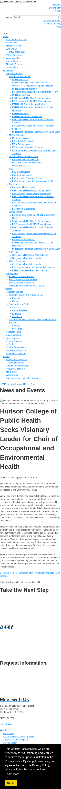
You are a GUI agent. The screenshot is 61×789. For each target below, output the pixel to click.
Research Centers (14, 292)
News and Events (14, 55)
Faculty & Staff (54, 8)
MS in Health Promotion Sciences (27, 147)
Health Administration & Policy (23, 279)
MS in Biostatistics (20, 138)
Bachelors (13, 184)
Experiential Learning (16, 353)
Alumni (58, 11)
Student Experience (12, 338)
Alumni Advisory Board (16, 359)
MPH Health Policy (20, 113)
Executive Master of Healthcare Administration (33, 267)
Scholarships (12, 67)
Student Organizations (16, 347)
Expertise (16, 313)
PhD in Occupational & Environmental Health (33, 181)
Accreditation (12, 43)
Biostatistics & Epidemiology (22, 276)
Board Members (16, 363)
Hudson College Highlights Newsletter (23, 378)
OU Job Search (10, 743)
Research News (13, 332)
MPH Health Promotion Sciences (27, 116)
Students (57, 5)
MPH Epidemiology (21, 95)
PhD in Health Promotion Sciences (28, 178)
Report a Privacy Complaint (15, 740)
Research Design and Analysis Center (26, 295)
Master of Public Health (19, 76)
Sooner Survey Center (19, 304)
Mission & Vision (13, 46)
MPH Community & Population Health (29, 83)
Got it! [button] (10, 782)
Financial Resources (15, 64)
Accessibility (8, 733)
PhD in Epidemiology (22, 175)
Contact (15, 301)
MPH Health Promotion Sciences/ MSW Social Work (36, 132)
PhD (11, 169)
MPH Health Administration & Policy (28, 104)
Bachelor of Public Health (24, 187)
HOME (3, 384)
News (58, 27)
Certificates (14, 252)
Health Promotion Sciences (21, 283)
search (9, 17)
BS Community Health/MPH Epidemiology (31, 101)
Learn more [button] (12, 774)
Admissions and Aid (12, 58)
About (5, 36)
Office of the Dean (17, 52)
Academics (8, 70)
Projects (16, 298)
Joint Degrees (15, 212)
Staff (11, 344)
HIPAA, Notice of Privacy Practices (18, 736)
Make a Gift (11, 372)
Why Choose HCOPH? (16, 39)
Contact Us (17, 316)
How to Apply (12, 61)
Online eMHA (18, 166)
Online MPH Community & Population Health (32, 86)
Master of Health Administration (23, 156)
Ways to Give (12, 375)
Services (16, 307)
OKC (2, 724)
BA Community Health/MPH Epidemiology (31, 98)
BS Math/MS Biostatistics (23, 141)
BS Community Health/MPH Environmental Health (35, 92)
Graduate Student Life (16, 350)
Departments (12, 273)
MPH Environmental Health (24, 89)
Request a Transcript (15, 369)
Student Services (14, 341)
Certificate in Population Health (26, 258)
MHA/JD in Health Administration (27, 163)
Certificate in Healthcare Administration (30, 255)
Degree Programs (14, 73)
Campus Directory (52, 24)
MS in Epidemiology (21, 144)
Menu (6, 33)
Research (7, 289)
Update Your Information (17, 366)
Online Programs (17, 261)
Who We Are (11, 49)
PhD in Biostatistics (21, 172)
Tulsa (8, 724)
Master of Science (17, 135)
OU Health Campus (52, 20)
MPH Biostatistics (20, 79)
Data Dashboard (13, 335)
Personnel (17, 329)
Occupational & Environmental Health (26, 286)
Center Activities (19, 310)
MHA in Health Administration (25, 159)
